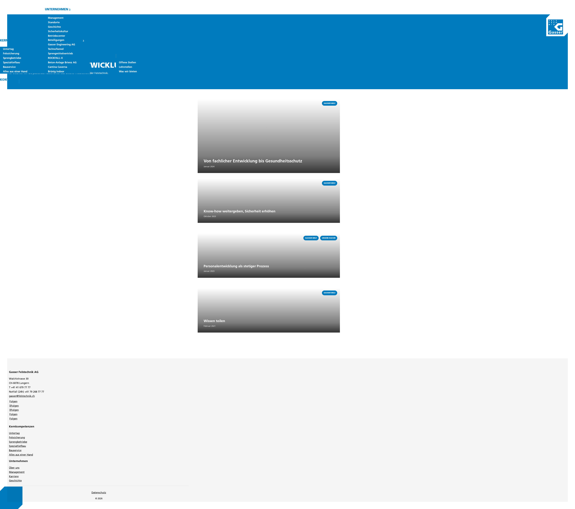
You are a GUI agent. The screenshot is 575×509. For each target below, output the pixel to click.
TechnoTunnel (56, 48)
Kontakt (7, 79)
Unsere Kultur (328, 238)
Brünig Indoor (56, 71)
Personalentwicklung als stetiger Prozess (236, 266)
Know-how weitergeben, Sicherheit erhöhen (239, 211)
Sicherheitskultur (58, 31)
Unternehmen (56, 9)
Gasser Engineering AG (61, 44)
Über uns (14, 467)
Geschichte (54, 26)
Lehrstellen (125, 66)
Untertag (8, 48)
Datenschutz (98, 492)
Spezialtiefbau (11, 62)
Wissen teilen (214, 321)
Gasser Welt (329, 103)
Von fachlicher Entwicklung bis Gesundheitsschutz (253, 160)
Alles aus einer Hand (15, 71)
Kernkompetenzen (15, 40)
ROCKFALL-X (55, 57)
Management (55, 17)
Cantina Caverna (57, 66)
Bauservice (9, 66)
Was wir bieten (128, 71)
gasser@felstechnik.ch (22, 396)
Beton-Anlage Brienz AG (62, 62)
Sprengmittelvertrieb (60, 53)
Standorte (54, 22)
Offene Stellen (127, 62)
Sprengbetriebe (12, 57)
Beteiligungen (56, 39)
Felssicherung (11, 53)
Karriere (123, 54)
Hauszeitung (100, 71)
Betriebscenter (56, 35)
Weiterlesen (205, 100)
